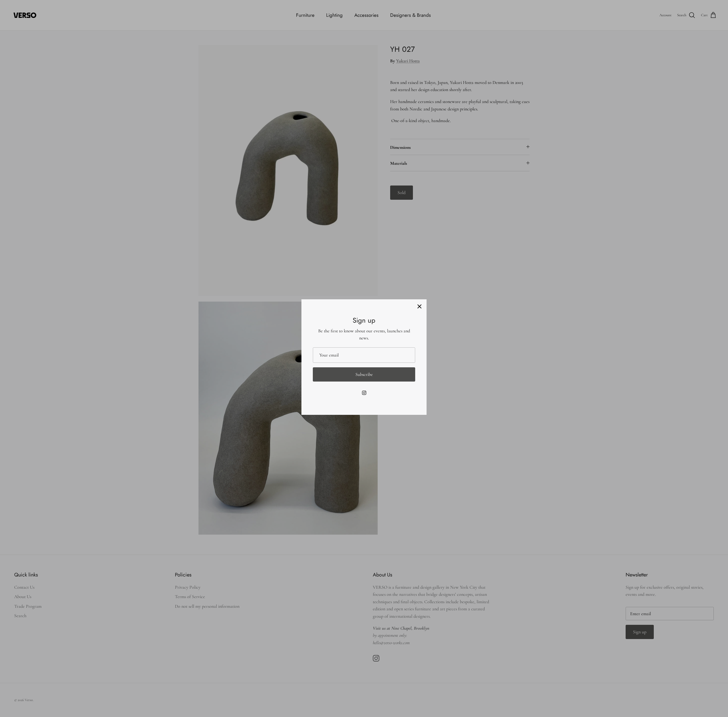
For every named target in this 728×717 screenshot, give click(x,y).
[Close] (419, 306)
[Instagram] (364, 393)
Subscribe (364, 374)
